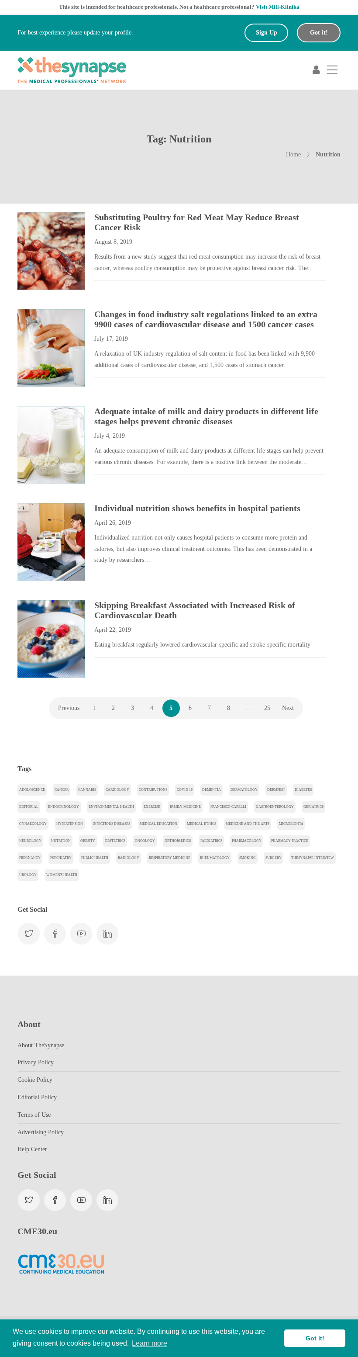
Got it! (319, 32)
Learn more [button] (149, 1343)
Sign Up (266, 32)
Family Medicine (185, 807)
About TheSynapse (40, 1045)
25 (267, 708)
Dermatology (244, 790)
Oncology (145, 841)
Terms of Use (34, 1114)
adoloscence (32, 790)
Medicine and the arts (247, 824)
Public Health (94, 858)
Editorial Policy (37, 1097)
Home (293, 154)
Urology (28, 875)
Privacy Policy (35, 1062)
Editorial (28, 807)
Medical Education (158, 824)
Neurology (30, 841)
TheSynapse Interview (312, 858)
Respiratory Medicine (169, 858)
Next (288, 708)
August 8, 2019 (113, 242)
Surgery (273, 858)
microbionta (291, 824)
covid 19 (185, 790)
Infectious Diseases (111, 824)
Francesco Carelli (228, 807)
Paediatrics (211, 841)
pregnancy (30, 858)
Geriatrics (313, 807)
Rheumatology (215, 858)
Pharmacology (247, 841)
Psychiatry (61, 858)
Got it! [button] (315, 1338)
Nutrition (61, 841)
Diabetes (303, 790)
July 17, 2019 (111, 339)
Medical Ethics (201, 824)
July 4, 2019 (109, 436)
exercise (152, 807)
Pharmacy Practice (289, 841)
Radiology (128, 858)
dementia (211, 790)
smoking (247, 858)
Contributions (153, 790)
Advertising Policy (40, 1132)
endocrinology (63, 807)
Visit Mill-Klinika (277, 6)
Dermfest (276, 790)
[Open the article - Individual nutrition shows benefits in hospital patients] (34, 542)
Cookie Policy (34, 1080)
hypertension (69, 824)
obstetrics (115, 841)
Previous (68, 708)
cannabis (87, 790)
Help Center (32, 1149)
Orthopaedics (178, 841)
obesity (87, 841)
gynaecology (33, 824)
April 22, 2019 (112, 630)
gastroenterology (275, 807)
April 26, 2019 (112, 522)
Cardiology (117, 790)
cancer (62, 790)
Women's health (61, 875)
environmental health (111, 807)
